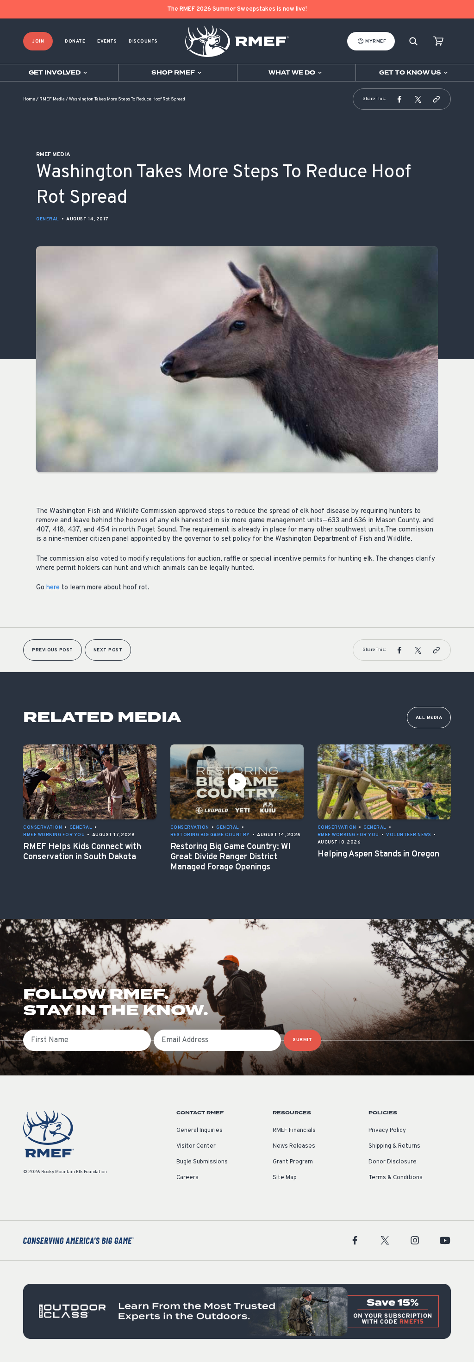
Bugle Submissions (202, 1162)
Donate (75, 41)
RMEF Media (52, 99)
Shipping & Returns (394, 1146)
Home (29, 99)
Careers (187, 1177)
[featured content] (237, 1311)
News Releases (294, 1146)
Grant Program (293, 1162)
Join (38, 41)
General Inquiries (199, 1130)
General (47, 219)
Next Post (108, 650)
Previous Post (52, 650)
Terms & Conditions (395, 1177)
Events (107, 41)
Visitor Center (196, 1146)
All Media (429, 718)
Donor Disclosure (392, 1162)
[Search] (413, 41)
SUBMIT (302, 1040)
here (53, 587)
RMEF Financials (294, 1130)
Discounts (143, 41)
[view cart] (438, 41)
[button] (399, 99)
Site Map (285, 1177)
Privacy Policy (387, 1130)
